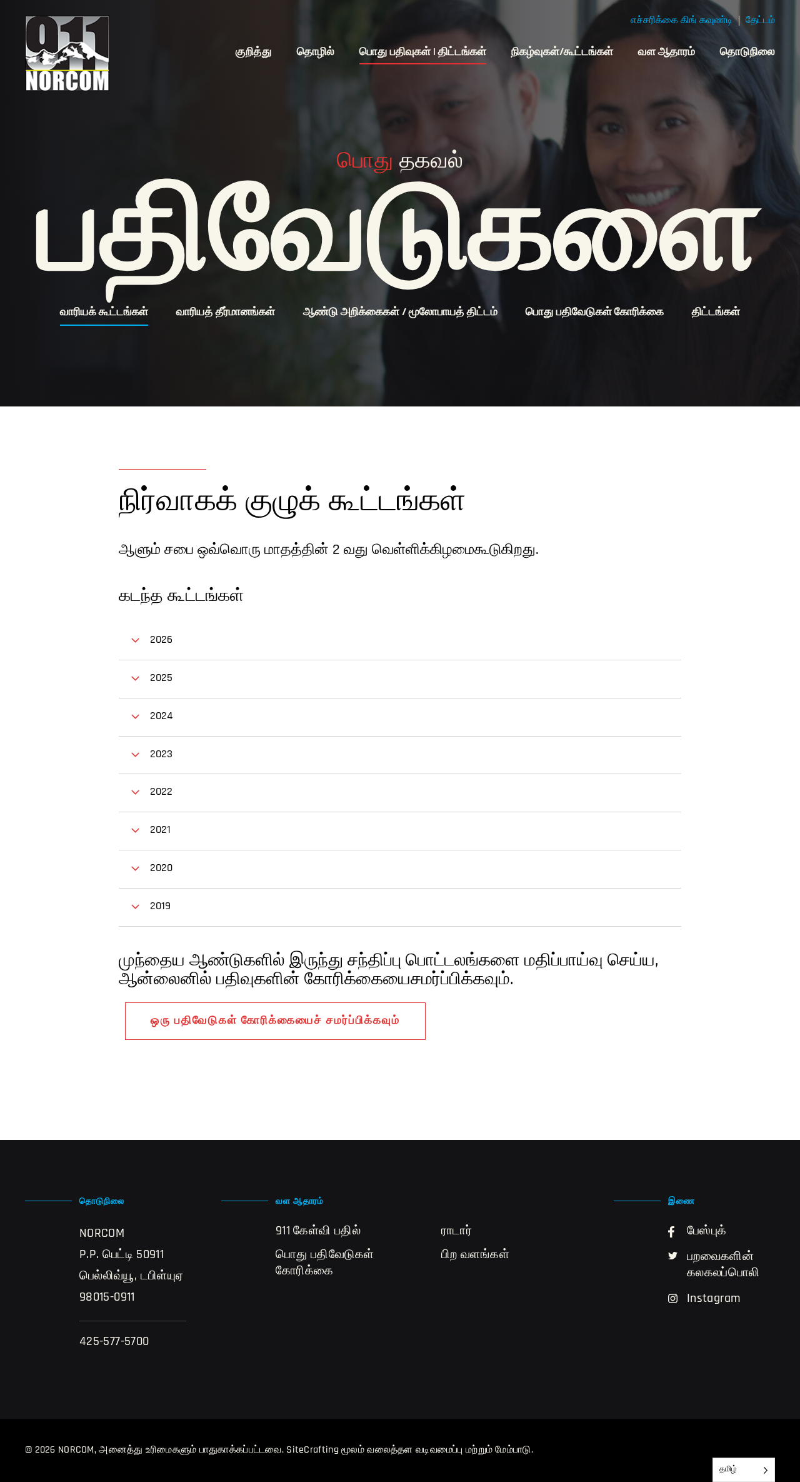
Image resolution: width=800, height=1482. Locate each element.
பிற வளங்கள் (475, 1255)
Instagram (714, 1299)
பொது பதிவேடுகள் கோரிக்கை (595, 312)
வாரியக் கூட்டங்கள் (104, 312)
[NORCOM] (67, 53)
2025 (161, 678)
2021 (160, 830)
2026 (161, 640)
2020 (161, 868)
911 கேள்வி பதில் (318, 1231)
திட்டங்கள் (716, 312)
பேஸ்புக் (706, 1231)
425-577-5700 (114, 1342)
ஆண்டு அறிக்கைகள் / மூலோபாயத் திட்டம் (400, 312)
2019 (160, 906)
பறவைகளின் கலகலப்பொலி (723, 1265)
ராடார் (456, 1231)
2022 (161, 792)
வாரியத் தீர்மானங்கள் (225, 312)
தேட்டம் (760, 21)
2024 (161, 716)
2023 (161, 754)
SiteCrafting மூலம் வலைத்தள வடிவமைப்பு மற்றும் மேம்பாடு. (409, 1450)
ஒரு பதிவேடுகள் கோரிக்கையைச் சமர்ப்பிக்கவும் (275, 1021)
